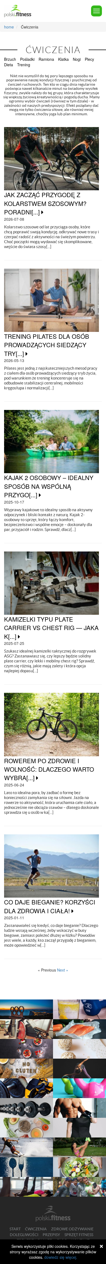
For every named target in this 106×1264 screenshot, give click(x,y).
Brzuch (10, 59)
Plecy (89, 59)
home (9, 27)
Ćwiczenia (36, 1229)
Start (15, 1229)
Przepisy (51, 1235)
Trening (23, 64)
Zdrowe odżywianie (72, 1229)
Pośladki (27, 59)
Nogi (77, 59)
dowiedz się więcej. (60, 1257)
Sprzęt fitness (78, 1235)
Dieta (8, 64)
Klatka (63, 59)
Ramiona (46, 59)
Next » (62, 970)
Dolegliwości (24, 1235)
